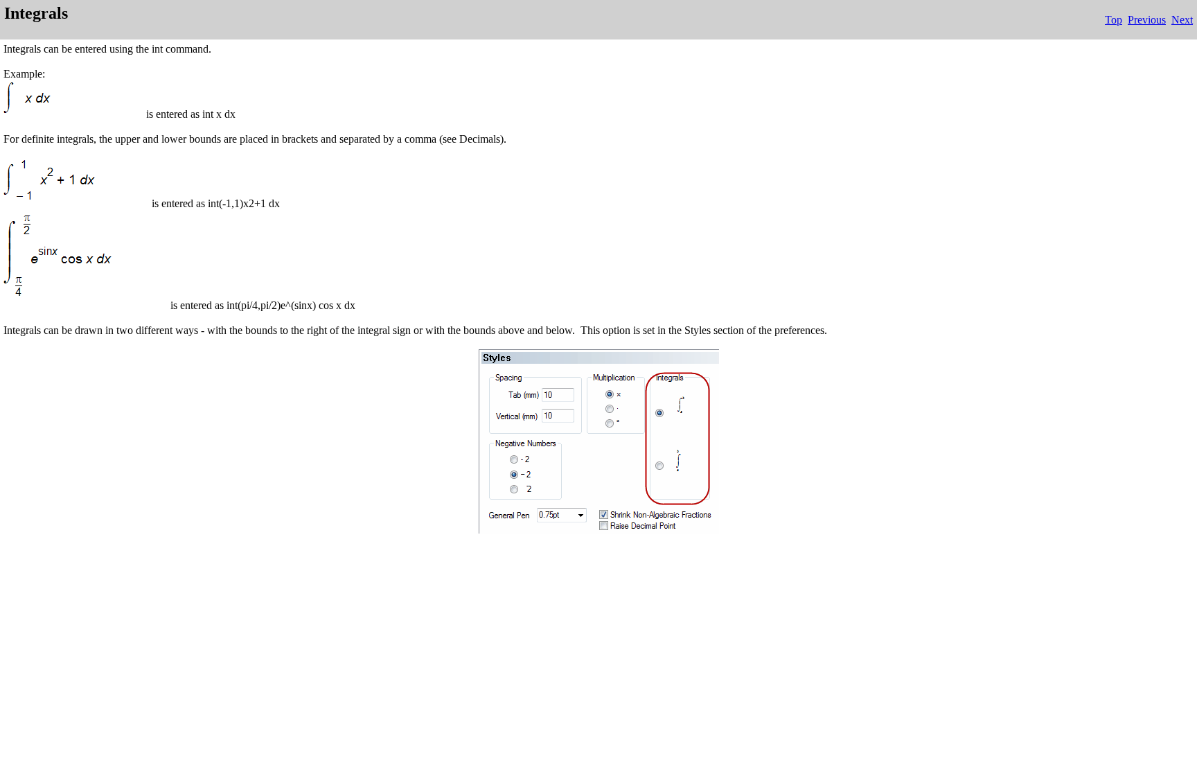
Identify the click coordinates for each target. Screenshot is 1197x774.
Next (1182, 20)
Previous (1147, 20)
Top (1113, 20)
